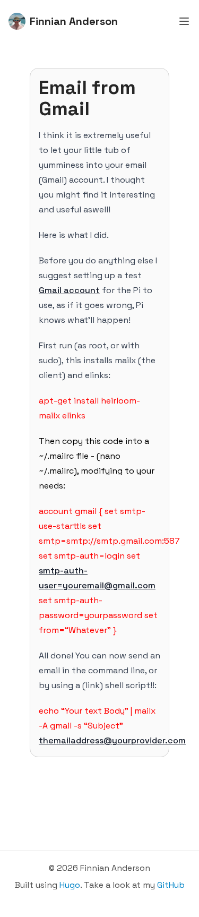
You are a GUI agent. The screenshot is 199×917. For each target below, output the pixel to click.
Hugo (69, 884)
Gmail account (69, 290)
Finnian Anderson (74, 21)
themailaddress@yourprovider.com (112, 740)
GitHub (171, 884)
